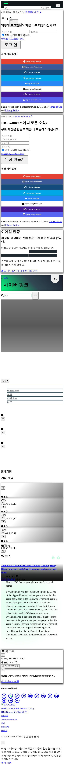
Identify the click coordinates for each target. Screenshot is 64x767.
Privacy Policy (12, 110)
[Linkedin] (11, 700)
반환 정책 (5, 727)
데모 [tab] (9, 402)
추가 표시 (6, 450)
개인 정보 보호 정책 (9, 719)
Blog (32, 708)
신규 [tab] (9, 394)
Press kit (4, 731)
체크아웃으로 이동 (10, 666)
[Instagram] (17, 695)
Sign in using (33, 61)
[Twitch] (37, 695)
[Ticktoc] (50, 695)
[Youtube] (30, 695)
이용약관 (4, 716)
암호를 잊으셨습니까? (12, 39)
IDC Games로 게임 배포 (14, 712)
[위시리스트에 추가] (3, 418)
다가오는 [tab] (12, 398)
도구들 (16, 708)
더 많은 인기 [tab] (13, 386)
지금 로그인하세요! (22, 116)
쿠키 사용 (6, 762)
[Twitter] (11, 695)
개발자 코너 (24, 708)
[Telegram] (17, 700)
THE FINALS (8, 579)
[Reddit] (4, 700)
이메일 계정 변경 (29, 270)
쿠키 (3, 723)
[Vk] (43, 695)
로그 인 (11, 45)
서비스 (10, 708)
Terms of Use (55, 106)
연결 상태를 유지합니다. (17, 35)
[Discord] (57, 695)
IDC (6, 278)
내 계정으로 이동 (10, 681)
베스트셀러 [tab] (13, 390)
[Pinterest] (24, 695)
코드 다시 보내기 (10, 270)
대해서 (4, 708)
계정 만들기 (15, 159)
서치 (35, 296)
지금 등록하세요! (31, 12)
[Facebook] (4, 695)
